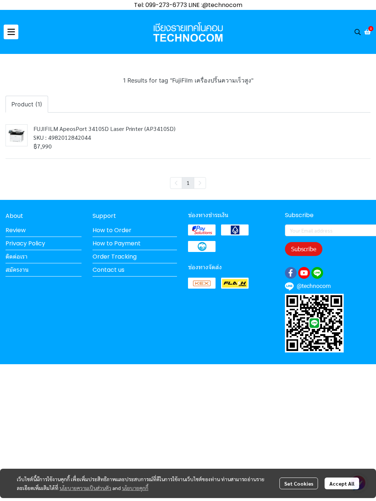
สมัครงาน (17, 270)
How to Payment (117, 243)
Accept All (341, 483)
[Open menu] (11, 32)
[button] (357, 32)
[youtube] (304, 273)
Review (16, 230)
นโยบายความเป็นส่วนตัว (85, 487)
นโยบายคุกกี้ (135, 487)
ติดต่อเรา (17, 256)
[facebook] (291, 273)
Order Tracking (115, 256)
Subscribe (303, 249)
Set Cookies (298, 483)
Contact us (108, 270)
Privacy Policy (25, 243)
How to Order (112, 230)
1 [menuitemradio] (188, 182)
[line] (317, 273)
